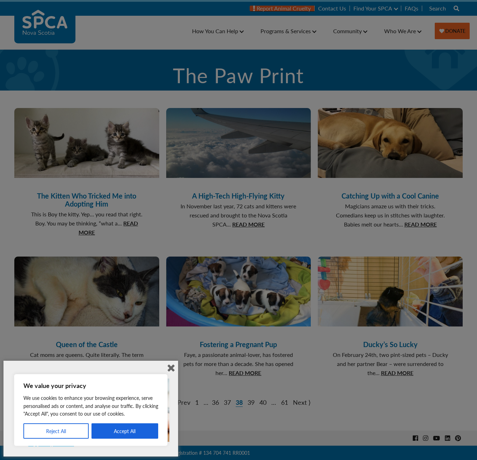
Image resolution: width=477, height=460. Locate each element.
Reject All (56, 430)
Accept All (124, 430)
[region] (91, 410)
